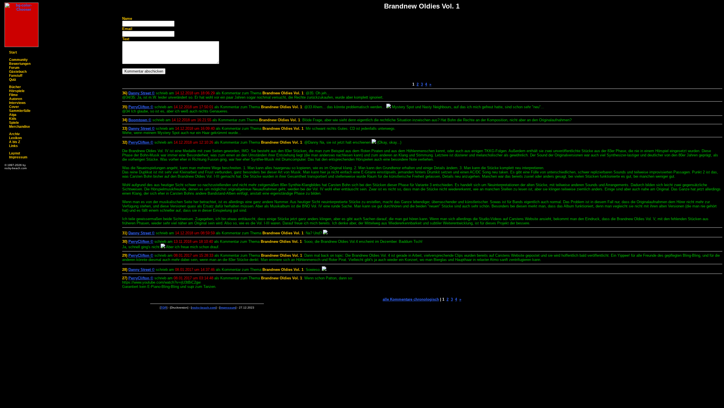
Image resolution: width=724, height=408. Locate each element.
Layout (14, 153)
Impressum (18, 157)
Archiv (14, 134)
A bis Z (14, 142)
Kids (12, 119)
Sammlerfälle (20, 111)
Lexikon (15, 138)
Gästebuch (18, 72)
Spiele (14, 123)
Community (18, 60)
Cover (14, 107)
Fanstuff (15, 76)
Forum (14, 68)
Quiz (12, 80)
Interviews (17, 103)
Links (13, 146)
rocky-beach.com (204, 307)
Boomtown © (139, 120)
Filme (13, 95)
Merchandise (19, 127)
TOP (164, 307)
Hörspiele (17, 91)
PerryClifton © (140, 107)
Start (13, 52)
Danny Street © (141, 93)
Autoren (15, 99)
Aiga (12, 115)
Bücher (15, 87)
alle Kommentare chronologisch (411, 299)
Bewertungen (20, 64)
